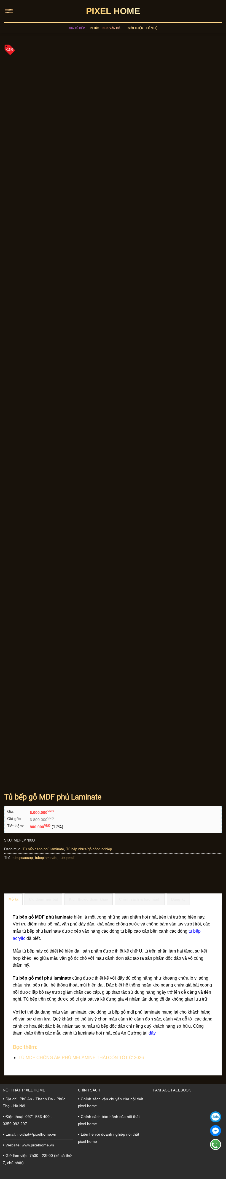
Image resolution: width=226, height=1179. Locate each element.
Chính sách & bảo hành (139, 899)
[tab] (13, 899)
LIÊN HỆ (151, 28)
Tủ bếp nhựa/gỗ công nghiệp (89, 849)
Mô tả (13, 899)
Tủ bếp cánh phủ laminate (43, 849)
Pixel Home (113, 11)
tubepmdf (67, 858)
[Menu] (10, 11)
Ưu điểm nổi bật (43, 899)
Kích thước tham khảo (88, 899)
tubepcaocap (22, 858)
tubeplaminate (46, 858)
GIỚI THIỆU (135, 28)
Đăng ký (178, 899)
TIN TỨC (93, 28)
